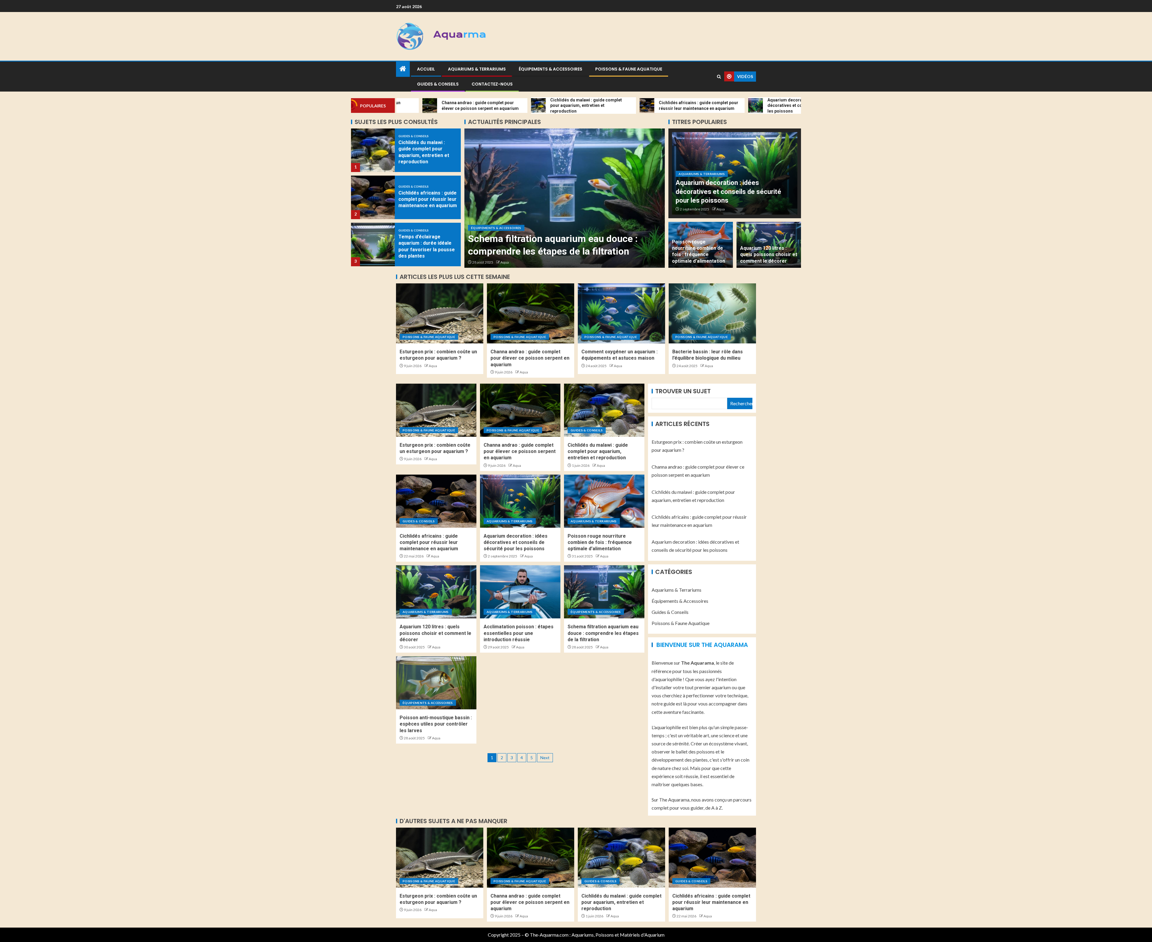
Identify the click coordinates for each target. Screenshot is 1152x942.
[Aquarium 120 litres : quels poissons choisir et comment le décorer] (436, 591)
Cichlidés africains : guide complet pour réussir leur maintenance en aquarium (427, 152)
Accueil (426, 69)
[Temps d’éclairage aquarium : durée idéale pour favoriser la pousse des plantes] (373, 197)
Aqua (504, 262)
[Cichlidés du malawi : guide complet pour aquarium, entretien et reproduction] (604, 410)
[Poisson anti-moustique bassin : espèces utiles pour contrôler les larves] (564, 198)
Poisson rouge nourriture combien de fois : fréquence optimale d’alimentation (600, 542)
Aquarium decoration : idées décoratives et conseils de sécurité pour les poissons (728, 191)
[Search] (719, 77)
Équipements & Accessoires (550, 69)
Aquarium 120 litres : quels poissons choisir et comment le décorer (768, 254)
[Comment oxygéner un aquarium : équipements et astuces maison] (621, 313)
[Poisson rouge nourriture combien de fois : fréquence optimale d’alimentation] (604, 501)
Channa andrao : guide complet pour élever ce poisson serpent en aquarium (529, 358)
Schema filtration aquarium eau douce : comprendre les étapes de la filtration (603, 633)
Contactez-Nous (492, 84)
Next (545, 757)
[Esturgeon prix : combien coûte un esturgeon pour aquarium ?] (439, 313)
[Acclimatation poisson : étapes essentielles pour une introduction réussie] (520, 591)
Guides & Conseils (438, 84)
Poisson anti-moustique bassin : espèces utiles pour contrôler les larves (436, 724)
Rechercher (741, 403)
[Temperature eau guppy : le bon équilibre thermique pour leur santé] (373, 244)
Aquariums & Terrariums (477, 69)
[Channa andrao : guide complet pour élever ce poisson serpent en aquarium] (530, 313)
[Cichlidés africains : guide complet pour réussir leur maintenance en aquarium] (373, 150)
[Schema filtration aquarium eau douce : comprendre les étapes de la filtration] (604, 591)
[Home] (403, 69)
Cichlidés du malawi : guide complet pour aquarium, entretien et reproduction (598, 451)
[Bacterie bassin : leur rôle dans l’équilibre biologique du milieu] (712, 313)
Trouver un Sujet (683, 391)
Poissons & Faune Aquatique (628, 69)
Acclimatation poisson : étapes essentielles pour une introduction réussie (519, 633)
